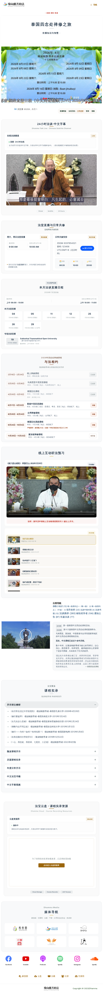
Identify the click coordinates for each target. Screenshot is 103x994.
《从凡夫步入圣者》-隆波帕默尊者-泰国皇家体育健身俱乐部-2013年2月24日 (44, 721)
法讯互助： (76, 111)
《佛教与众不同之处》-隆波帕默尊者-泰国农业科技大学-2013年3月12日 (42, 726)
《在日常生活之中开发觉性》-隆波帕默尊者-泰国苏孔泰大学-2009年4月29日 (44, 711)
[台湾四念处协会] (51, 941)
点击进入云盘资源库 (51, 865)
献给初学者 (85, 613)
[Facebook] (8, 959)
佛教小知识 (60, 606)
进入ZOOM (88, 248)
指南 (93, 111)
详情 (93, 405)
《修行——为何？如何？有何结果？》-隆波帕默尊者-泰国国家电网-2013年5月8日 (47, 731)
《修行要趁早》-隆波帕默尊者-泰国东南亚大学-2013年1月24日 (38, 716)
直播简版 (63, 111)
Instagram (77, 965)
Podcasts (43, 965)
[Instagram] (77, 959)
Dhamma (93, 988)
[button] (25, 635)
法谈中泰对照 (87, 610)
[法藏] (83, 928)
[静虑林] (83, 941)
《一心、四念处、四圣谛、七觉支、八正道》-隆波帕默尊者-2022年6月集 (43, 742)
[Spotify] (60, 959)
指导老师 (73, 610)
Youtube (26, 965)
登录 (87, 111)
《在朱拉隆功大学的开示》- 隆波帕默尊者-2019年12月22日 (37, 737)
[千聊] (19, 941)
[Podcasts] (43, 959)
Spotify (60, 965)
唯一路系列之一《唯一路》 (79, 606)
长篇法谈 (67, 617)
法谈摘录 (67, 613)
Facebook (8, 965)
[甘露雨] (51, 928)
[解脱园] (19, 928)
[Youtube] (26, 959)
